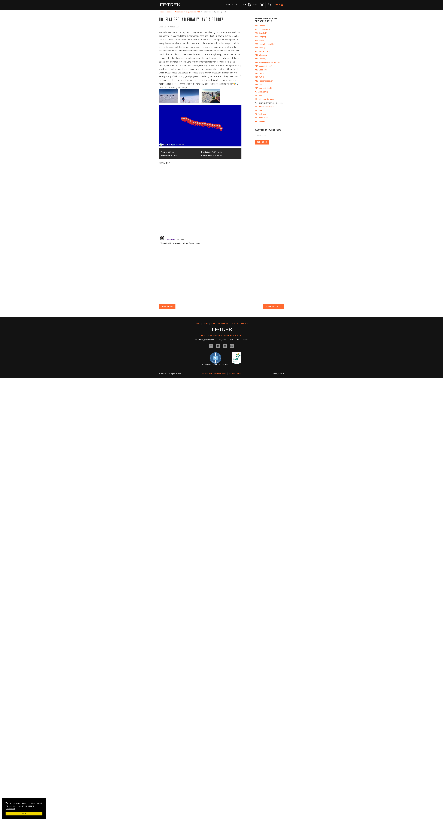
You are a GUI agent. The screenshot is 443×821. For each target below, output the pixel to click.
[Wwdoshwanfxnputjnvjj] (168, 96)
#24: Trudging (260, 37)
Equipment (223, 324)
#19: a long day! (261, 55)
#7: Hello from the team (264, 99)
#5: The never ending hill (264, 107)
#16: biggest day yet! (263, 66)
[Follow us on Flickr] (232, 346)
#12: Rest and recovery (264, 81)
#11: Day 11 (259, 84)
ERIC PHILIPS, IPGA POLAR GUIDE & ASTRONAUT (221, 335)
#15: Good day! (261, 70)
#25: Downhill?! (261, 33)
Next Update (167, 307)
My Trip (244, 324)
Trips (205, 324)
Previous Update (273, 307)
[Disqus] (221, 204)
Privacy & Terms (220, 373)
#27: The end (260, 26)
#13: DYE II (259, 77)
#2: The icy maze (261, 118)
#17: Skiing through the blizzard (267, 62)
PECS (239, 373)
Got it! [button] (24, 814)
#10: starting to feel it (263, 88)
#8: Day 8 (258, 95)
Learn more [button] (10, 809)
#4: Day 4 (258, 110)
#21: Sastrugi (260, 48)
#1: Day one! (260, 121)
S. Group (281, 374)
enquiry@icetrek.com (206, 340)
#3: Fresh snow (261, 114)
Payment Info (207, 373)
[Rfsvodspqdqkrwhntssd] (189, 96)
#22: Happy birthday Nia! (265, 44)
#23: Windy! (259, 40)
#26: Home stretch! (262, 29)
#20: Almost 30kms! (263, 51)
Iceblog (169, 12)
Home (161, 12)
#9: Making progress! (263, 92)
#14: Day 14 (259, 73)
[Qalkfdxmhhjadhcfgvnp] (211, 96)
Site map (232, 373)
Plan (213, 324)
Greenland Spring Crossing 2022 (187, 12)
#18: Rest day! (260, 59)
